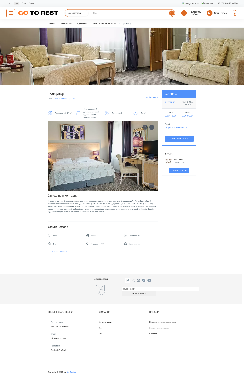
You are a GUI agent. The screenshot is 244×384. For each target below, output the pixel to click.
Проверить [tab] (170, 102)
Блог (24, 3)
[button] (151, 185)
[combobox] (77, 13)
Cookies (153, 333)
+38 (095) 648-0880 (227, 3)
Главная (52, 23)
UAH (16, 3)
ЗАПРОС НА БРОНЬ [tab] (187, 103)
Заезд (170, 112)
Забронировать (179, 138)
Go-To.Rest (179, 159)
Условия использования (159, 328)
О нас (31, 3)
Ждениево (82, 23)
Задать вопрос (179, 170)
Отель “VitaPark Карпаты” (104, 23)
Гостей (167, 124)
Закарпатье (66, 23)
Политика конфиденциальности (162, 322)
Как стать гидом (105, 322)
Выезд (187, 112)
